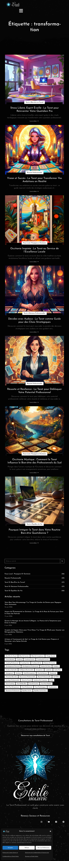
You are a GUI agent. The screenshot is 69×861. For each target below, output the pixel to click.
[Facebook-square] (56, 822)
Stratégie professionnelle (12, 680)
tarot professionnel (27, 687)
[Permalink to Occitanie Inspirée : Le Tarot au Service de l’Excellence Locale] (34, 220)
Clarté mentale (10, 659)
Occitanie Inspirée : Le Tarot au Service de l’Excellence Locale (34, 250)
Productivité (53, 673)
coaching (19, 659)
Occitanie (18, 673)
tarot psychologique (40, 687)
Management (9, 673)
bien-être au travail (11, 656)
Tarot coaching (10, 683)
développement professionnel (30, 666)
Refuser (27, 847)
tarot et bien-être (21, 683)
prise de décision (42, 673)
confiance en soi (36, 663)
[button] (50, 831)
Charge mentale (50, 656)
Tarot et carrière (33, 683)
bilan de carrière (24, 656)
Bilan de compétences (38, 656)
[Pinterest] (63, 822)
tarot (51, 680)
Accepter (10, 847)
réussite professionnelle (44, 676)
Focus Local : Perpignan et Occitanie (34, 243)
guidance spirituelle (11, 670)
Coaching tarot (25, 663)
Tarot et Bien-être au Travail (34, 102)
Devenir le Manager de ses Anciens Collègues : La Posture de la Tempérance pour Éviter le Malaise (33, 622)
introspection (39, 670)
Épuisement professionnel (13, 690)
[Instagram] (41, 822)
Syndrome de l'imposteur (40, 680)
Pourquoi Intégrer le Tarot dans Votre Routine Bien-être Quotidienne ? (34, 531)
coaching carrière (29, 659)
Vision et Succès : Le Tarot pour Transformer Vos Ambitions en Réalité (34, 180)
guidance (56, 666)
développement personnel (13, 666)
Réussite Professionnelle (34, 172)
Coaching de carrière (43, 659)
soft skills (56, 676)
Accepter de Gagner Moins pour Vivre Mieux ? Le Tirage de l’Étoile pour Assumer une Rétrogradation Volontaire (34, 631)
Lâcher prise (57, 670)
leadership (48, 670)
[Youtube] (49, 822)
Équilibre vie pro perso (40, 690)
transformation (53, 687)
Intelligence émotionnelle (26, 670)
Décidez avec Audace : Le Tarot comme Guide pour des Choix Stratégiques (34, 320)
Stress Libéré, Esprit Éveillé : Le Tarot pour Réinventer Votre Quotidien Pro (34, 109)
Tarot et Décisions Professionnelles (34, 313)
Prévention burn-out (11, 676)
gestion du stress (46, 666)
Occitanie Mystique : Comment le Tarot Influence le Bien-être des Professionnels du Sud (35, 461)
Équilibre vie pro (26, 690)
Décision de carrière (49, 663)
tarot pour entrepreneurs (12, 687)
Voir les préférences (43, 847)
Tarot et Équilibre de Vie (34, 524)
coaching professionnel (12, 663)
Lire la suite (33, 121)
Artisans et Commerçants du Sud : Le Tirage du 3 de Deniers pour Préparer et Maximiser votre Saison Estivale (32, 640)
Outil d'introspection (29, 673)
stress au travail (26, 680)
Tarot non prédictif (46, 683)
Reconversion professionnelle (27, 676)
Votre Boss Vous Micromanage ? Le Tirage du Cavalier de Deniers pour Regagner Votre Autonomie (33, 603)
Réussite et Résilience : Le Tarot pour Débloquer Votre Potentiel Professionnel (34, 391)
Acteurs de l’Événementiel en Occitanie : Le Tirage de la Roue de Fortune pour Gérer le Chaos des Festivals (34, 612)
